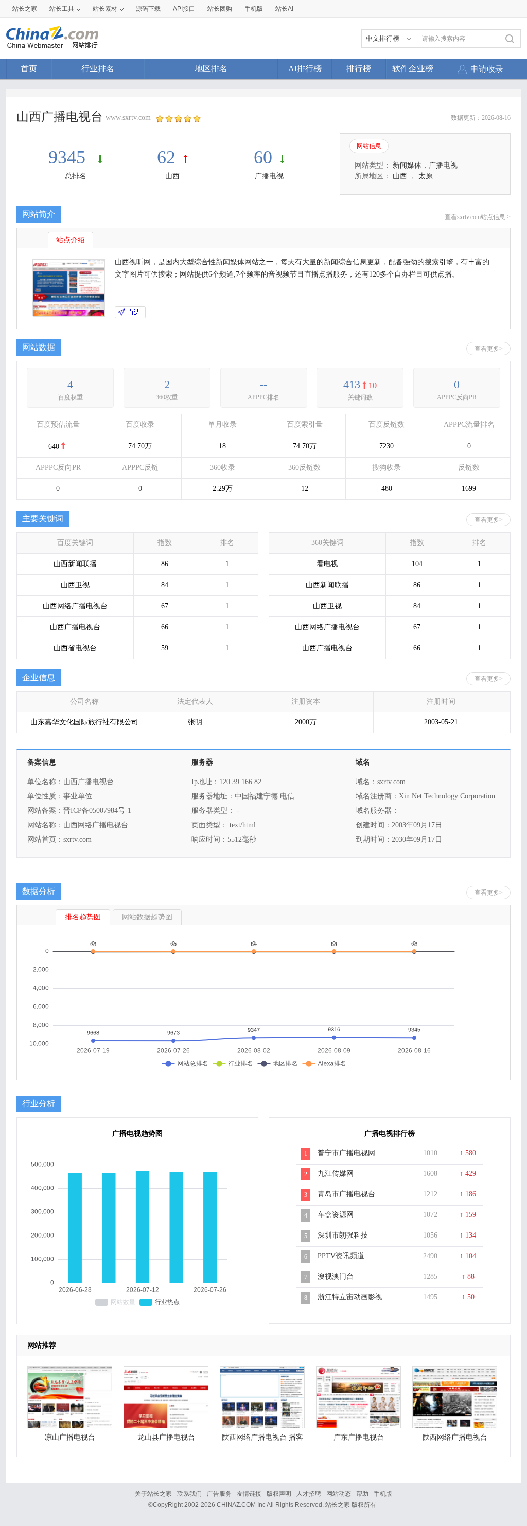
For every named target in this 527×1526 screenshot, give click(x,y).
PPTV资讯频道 (341, 1256)
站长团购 (219, 8)
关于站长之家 (153, 1493)
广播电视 (269, 176)
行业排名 (97, 68)
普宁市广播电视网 (346, 1153)
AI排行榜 (305, 68)
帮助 (362, 1493)
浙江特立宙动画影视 (350, 1297)
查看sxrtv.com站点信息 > (478, 217)
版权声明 (279, 1493)
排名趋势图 (83, 917)
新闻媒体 (407, 165)
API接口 (184, 8)
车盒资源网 (336, 1215)
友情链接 (249, 1493)
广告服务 (219, 1493)
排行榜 (358, 68)
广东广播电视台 (358, 1437)
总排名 (75, 176)
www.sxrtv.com (128, 117)
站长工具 (61, 8)
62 (166, 157)
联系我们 (189, 1493)
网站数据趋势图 (147, 917)
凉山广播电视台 (70, 1437)
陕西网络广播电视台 (455, 1437)
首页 (29, 68)
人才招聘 (308, 1493)
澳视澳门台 (336, 1276)
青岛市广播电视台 (346, 1194)
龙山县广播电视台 (166, 1437)
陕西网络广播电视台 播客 (262, 1437)
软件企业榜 (412, 68)
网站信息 (369, 146)
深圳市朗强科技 (343, 1235)
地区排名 (211, 68)
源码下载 (148, 8)
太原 (425, 176)
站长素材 (105, 8)
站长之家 (24, 8)
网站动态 (338, 1493)
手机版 (383, 1493)
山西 (172, 176)
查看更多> (489, 348)
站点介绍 (70, 240)
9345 (69, 157)
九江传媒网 (336, 1173)
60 (263, 157)
